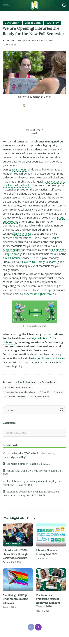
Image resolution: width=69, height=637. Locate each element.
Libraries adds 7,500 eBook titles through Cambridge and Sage (15, 554)
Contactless (48, 382)
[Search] (64, 5)
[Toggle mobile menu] (7, 5)
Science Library (33, 23)
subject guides (12, 250)
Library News (13, 544)
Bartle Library (12, 23)
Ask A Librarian (12, 258)
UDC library (53, 23)
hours (59, 392)
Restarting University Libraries (46, 358)
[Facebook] (31, 627)
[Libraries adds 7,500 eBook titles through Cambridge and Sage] (18, 534)
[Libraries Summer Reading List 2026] (51, 534)
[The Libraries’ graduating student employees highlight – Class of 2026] (51, 579)
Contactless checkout (19, 387)
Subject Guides (40, 396)
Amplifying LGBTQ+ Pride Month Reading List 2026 (15, 598)
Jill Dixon (8, 40)
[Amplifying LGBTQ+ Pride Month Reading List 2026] (18, 579)
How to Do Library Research (38, 262)
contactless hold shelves (21, 392)
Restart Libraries (16, 396)
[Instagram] (38, 627)
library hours (19, 169)
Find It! (54, 238)
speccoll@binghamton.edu (40, 294)
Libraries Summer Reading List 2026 (28, 463)
